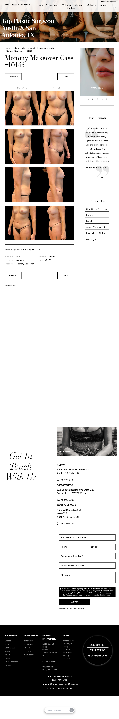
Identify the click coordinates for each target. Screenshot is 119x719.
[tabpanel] (97, 72)
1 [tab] (88, 99)
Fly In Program (11, 661)
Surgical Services (38, 48)
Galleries (91, 5)
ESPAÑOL (112, 2)
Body (51, 48)
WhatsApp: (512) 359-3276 (49, 668)
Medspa (79, 5)
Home (40, 5)
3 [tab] (97, 99)
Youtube (27, 651)
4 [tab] (102, 99)
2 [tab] (92, 99)
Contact (71, 8)
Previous (13, 76)
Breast (8, 640)
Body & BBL (10, 647)
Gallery (8, 658)
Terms (82, 609)
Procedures (52, 5)
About (103, 5)
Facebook (28, 644)
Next (66, 76)
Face (7, 644)
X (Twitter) (29, 654)
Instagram (28, 640)
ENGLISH (104, 2)
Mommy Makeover (14, 51)
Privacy (76, 609)
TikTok (27, 647)
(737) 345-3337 (65, 479)
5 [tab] (106, 99)
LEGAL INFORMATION (59, 680)
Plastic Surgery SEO (52, 688)
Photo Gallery (20, 48)
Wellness (66, 5)
